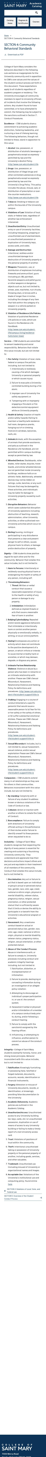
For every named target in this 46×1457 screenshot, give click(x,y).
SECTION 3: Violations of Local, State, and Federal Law (23, 1190)
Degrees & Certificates (23, 22)
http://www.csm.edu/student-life (23, 164)
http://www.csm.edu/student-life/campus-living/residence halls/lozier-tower (21, 333)
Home (6, 35)
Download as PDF (15, 55)
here (10, 1184)
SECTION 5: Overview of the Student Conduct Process (18, 1197)
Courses (36, 22)
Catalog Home (10, 22)
